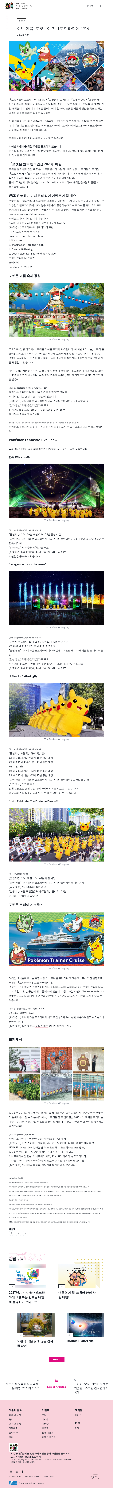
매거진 (78, 1414)
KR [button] (96, 1477)
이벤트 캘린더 (49, 1436)
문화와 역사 (14, 1432)
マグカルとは (48, 1477)
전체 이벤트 (47, 1432)
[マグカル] (13, 1447)
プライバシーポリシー (16, 1477)
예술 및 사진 (15, 1414)
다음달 (45, 1428)
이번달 (45, 1423)
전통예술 (13, 1428)
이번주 (45, 1419)
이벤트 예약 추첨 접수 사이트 (44, 663)
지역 (77, 1427)
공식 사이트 (41, 1026)
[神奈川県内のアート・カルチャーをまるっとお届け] (18, 6)
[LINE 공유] (18, 1233)
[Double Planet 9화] (85, 1328)
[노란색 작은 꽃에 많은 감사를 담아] (36, 1330)
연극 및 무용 (15, 1423)
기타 (11, 1436)
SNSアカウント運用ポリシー (33, 1477)
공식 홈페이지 (87, 150)
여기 (26, 266)
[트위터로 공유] (11, 1233)
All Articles (56, 1359)
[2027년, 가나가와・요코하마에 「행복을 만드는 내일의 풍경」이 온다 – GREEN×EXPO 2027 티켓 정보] (27, 1284)
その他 (21, 20)
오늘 (44, 1414)
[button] (92, 6)
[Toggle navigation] (106, 6)
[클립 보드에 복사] (25, 1233)
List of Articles (56, 1387)
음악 (11, 1419)
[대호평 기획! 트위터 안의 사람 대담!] (77, 1281)
